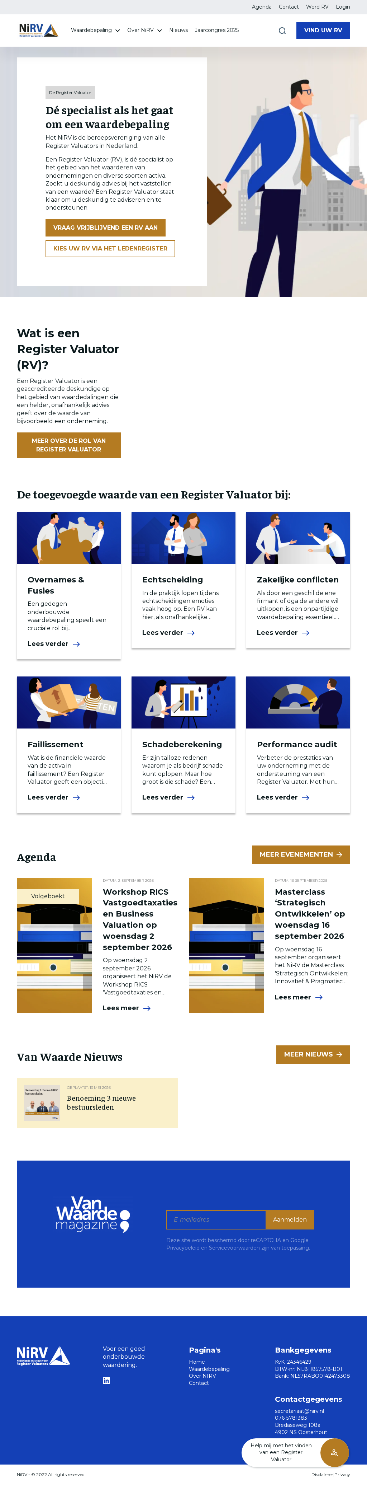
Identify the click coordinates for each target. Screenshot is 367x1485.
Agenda (262, 7)
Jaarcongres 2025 (217, 30)
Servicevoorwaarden (234, 1248)
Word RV (317, 7)
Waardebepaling (92, 30)
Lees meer (121, 1008)
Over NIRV (202, 1376)
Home (197, 1362)
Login (343, 7)
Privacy (342, 1474)
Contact (289, 7)
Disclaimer (322, 1474)
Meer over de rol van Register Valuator (69, 445)
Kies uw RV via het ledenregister (110, 248)
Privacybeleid (183, 1248)
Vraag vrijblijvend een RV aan (105, 227)
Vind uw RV (323, 30)
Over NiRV (141, 30)
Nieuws (178, 30)
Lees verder (48, 644)
